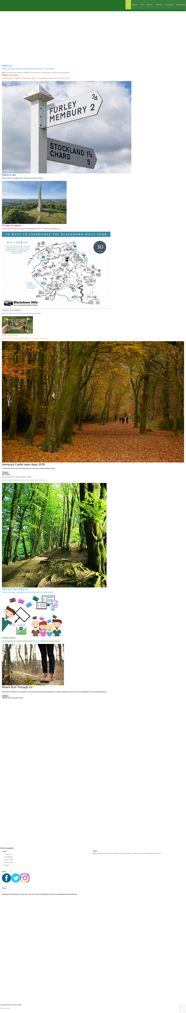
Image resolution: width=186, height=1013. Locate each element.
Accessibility (8, 857)
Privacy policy (9, 862)
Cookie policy (8, 860)
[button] (185, 10)
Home (128, 4)
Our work (159, 4)
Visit (142, 4)
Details (5, 472)
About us (149, 4)
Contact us (7, 854)
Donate (6, 865)
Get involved (169, 4)
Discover (134, 4)
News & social (181, 4)
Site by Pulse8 (5, 1008)
